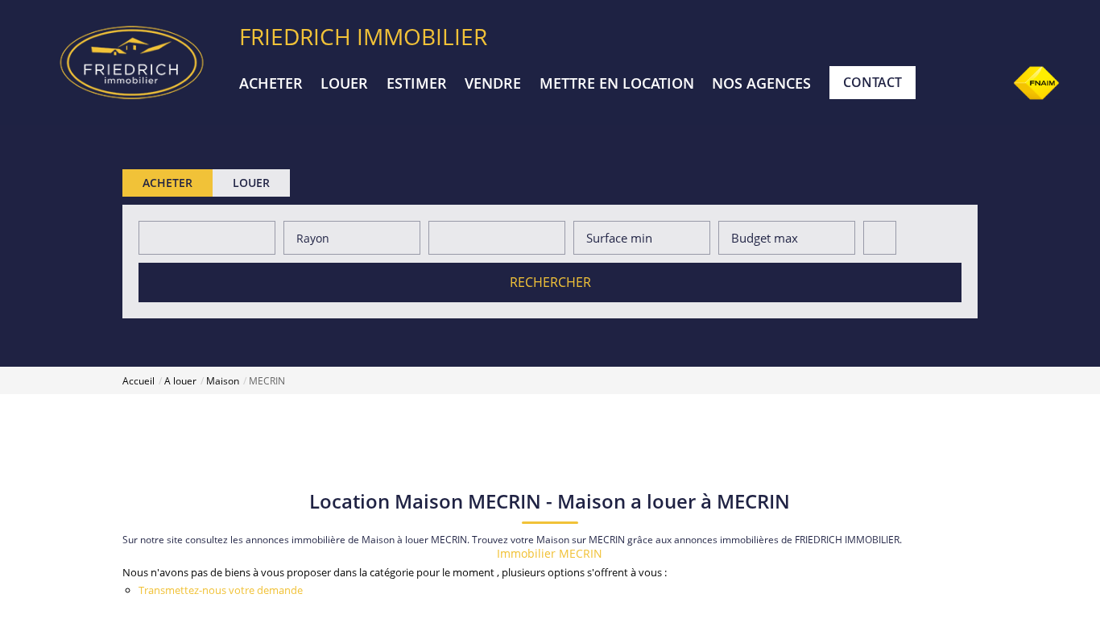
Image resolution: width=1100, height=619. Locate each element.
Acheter (271, 83)
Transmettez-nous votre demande (221, 590)
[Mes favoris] (944, 83)
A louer (180, 381)
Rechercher (550, 282)
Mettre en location (617, 83)
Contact (872, 82)
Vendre (493, 83)
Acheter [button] (167, 182)
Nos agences (761, 83)
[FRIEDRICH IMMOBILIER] (131, 61)
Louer (344, 83)
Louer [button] (251, 182)
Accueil (138, 381)
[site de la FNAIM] (1036, 81)
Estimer (417, 83)
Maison (222, 381)
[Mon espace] (984, 83)
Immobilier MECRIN (549, 553)
